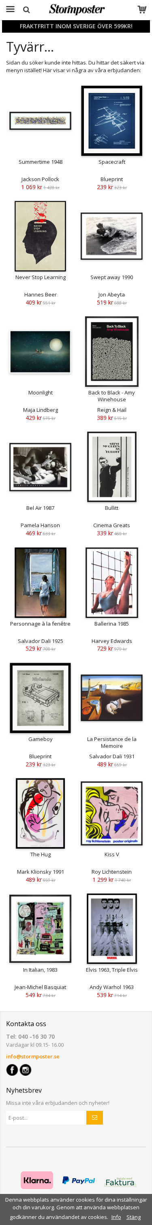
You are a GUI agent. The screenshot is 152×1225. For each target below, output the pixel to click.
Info (116, 1217)
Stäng (133, 1217)
